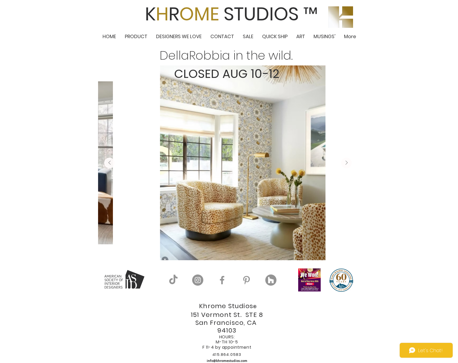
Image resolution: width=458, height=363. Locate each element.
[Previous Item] (109, 163)
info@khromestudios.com (227, 360)
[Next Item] (346, 163)
